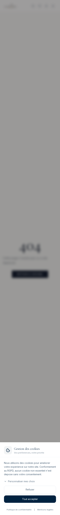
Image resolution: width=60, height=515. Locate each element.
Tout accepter (30, 499)
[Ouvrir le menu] (53, 6)
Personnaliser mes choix (21, 481)
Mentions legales (45, 509)
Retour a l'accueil (30, 274)
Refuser (30, 489)
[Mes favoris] (40, 6)
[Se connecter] (46, 6)
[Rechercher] (33, 6)
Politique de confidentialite (19, 509)
